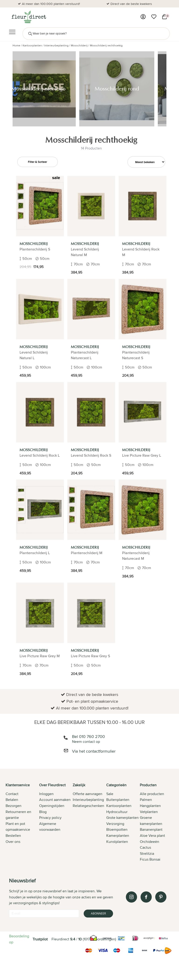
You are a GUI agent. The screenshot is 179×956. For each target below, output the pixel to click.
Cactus (145, 847)
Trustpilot (40, 939)
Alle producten (152, 793)
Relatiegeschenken (88, 805)
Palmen (146, 799)
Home (16, 45)
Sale (109, 793)
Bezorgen (13, 805)
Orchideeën (149, 841)
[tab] (22, 822)
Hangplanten (150, 805)
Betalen (12, 799)
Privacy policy (50, 817)
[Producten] (143, 17)
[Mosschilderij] (40, 206)
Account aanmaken (55, 799)
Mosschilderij (79, 45)
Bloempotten (116, 829)
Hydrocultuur (116, 811)
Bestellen (13, 835)
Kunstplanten (117, 841)
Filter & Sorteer (37, 162)
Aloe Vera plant (152, 835)
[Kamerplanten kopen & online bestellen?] (28, 17)
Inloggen (46, 793)
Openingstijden (51, 805)
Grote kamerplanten (122, 817)
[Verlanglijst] (154, 17)
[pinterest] (160, 897)
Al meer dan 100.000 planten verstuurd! (51, 3)
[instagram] (131, 897)
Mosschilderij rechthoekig (106, 45)
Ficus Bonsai (150, 859)
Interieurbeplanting (56, 45)
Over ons (13, 841)
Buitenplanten (117, 799)
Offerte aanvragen (87, 793)
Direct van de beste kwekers (131, 3)
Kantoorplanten (32, 45)
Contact (12, 793)
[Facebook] (146, 897)
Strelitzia (147, 853)
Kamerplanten (117, 835)
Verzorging (115, 823)
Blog (43, 811)
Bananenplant (151, 829)
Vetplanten (149, 811)
